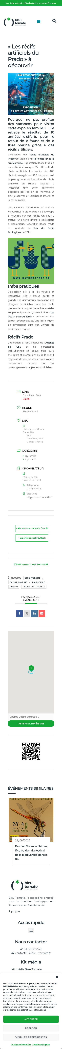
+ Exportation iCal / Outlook (31, 538)
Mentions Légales (41, 1044)
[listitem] (31, 3)
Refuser (31, 1028)
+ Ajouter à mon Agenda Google (32, 528)
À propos (14, 911)
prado (14, 586)
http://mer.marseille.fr (40, 497)
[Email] (42, 613)
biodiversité (33, 578)
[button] (57, 977)
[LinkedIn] (34, 613)
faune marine (18, 582)
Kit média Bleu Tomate (25, 969)
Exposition (31, 459)
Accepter (31, 1019)
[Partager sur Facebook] (19, 613)
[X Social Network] (27, 613)
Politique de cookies (21, 1044)
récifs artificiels (34, 586)
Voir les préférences (31, 1037)
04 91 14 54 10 (34, 488)
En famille (30, 456)
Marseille (38, 582)
